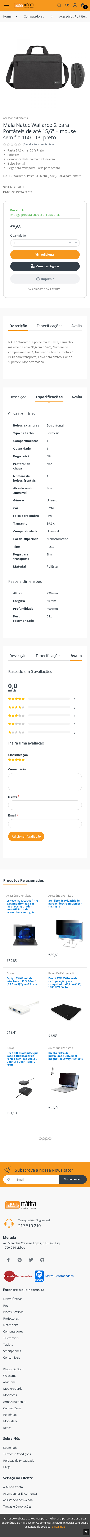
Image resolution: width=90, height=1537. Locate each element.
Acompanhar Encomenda (20, 1493)
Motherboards (12, 1389)
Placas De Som (13, 1369)
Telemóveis (11, 1338)
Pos (5, 1305)
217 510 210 (29, 1225)
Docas (10, 973)
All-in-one (9, 1382)
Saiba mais (59, 1526)
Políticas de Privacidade (18, 1461)
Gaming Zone (12, 1408)
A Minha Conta (13, 1487)
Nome (13, 797)
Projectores (11, 1318)
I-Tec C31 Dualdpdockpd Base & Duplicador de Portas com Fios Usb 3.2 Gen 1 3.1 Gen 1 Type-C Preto (22, 1058)
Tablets (8, 1344)
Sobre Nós (10, 1448)
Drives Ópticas (12, 1299)
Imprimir (47, 279)
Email (13, 815)
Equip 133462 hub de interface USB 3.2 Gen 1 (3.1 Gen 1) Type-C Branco (22, 981)
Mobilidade (10, 1421)
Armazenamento (14, 1402)
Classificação (18, 755)
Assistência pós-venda (18, 1500)
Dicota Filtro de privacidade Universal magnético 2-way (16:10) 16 (65, 1056)
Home (7, 16)
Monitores (10, 1395)
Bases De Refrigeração (61, 973)
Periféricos (10, 1415)
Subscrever (72, 1179)
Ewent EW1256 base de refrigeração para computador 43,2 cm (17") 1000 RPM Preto (64, 983)
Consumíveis (11, 1357)
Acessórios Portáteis (73, 16)
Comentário (17, 769)
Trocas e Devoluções (17, 1506)
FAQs (6, 1467)
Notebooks (10, 1325)
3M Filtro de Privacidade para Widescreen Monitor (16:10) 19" (65, 903)
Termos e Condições (17, 1454)
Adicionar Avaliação (26, 836)
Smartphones (12, 1351)
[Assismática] (24, 5)
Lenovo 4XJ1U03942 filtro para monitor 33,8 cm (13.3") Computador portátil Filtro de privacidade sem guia (22, 906)
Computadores (34, 16)
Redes (7, 1428)
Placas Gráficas (13, 1312)
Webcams (9, 1376)
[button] (59, 5)
